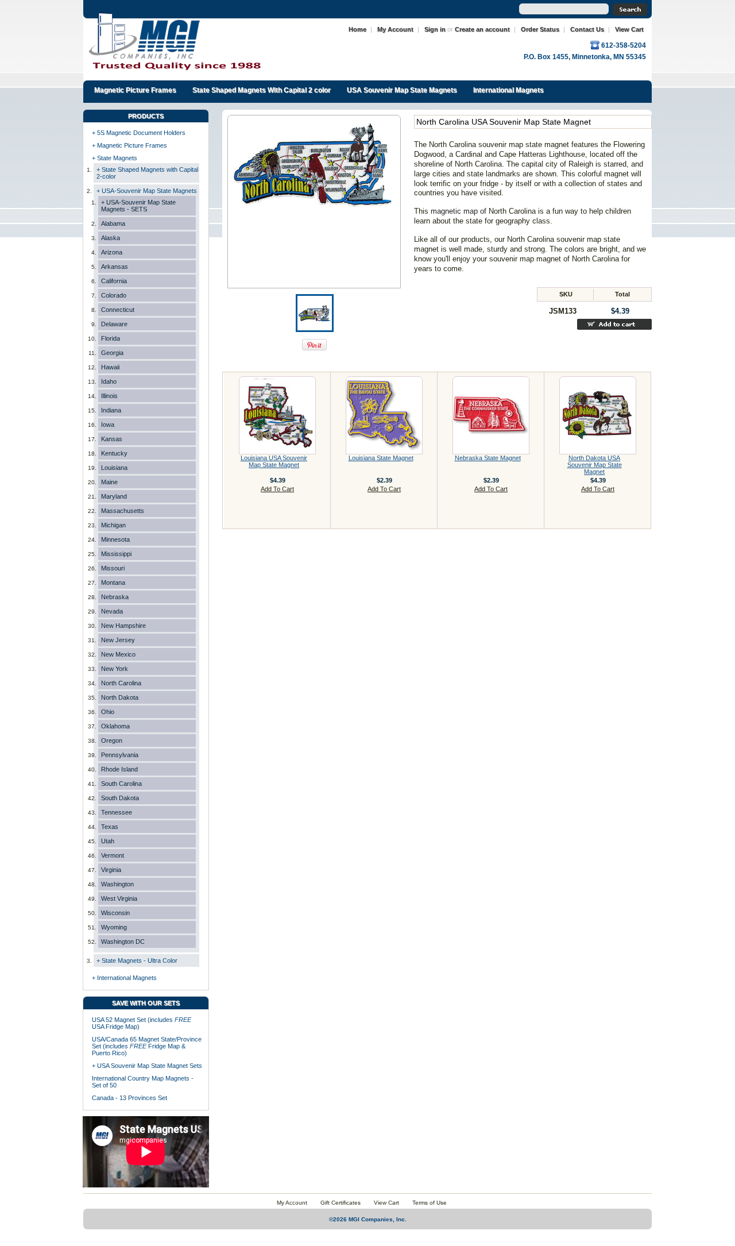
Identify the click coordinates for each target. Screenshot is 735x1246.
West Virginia (119, 898)
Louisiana (114, 467)
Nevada (112, 611)
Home (357, 29)
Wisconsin (115, 912)
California (114, 280)
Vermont (112, 855)
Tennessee (116, 812)
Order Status (540, 29)
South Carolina (121, 783)
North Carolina (121, 683)
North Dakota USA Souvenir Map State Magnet (594, 464)
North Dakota (119, 697)
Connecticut (117, 309)
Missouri (113, 568)
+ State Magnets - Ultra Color (136, 960)
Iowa (107, 424)
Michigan (113, 525)
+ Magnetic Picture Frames (129, 145)
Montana (113, 582)
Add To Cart (277, 488)
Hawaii (110, 367)
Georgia (112, 352)
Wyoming (114, 927)
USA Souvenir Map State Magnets (402, 90)
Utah (107, 841)
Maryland (114, 496)
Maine (109, 482)
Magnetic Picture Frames (135, 90)
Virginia (111, 869)
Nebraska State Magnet (488, 457)
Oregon (111, 740)
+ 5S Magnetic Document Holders (138, 132)
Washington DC (123, 941)
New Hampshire (123, 625)
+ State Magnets (114, 158)
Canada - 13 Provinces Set (129, 1097)
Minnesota (115, 539)
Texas (109, 826)
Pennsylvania (119, 754)
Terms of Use (429, 1202)
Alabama (113, 223)
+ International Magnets (124, 977)
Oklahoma (115, 726)
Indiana (111, 410)
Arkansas (114, 266)
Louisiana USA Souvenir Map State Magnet (274, 461)
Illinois (109, 395)
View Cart (629, 29)
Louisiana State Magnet (381, 457)
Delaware (114, 324)
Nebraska (115, 596)
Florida (110, 338)
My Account (395, 29)
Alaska (110, 237)
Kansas (111, 438)
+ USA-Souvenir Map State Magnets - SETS (138, 206)
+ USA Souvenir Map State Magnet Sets (147, 1065)
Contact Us (587, 29)
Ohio (107, 711)
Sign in (435, 29)
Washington (117, 884)
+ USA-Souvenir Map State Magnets (146, 190)
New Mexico (118, 654)
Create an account (482, 29)
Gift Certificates (340, 1202)
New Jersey (118, 639)
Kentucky (114, 453)
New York (114, 668)
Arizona (111, 252)
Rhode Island (119, 769)
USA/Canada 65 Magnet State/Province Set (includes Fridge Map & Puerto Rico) (147, 1046)
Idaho (109, 381)
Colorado (113, 295)
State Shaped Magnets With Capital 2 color (261, 90)
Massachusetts (122, 510)
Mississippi (116, 553)
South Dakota (120, 797)
